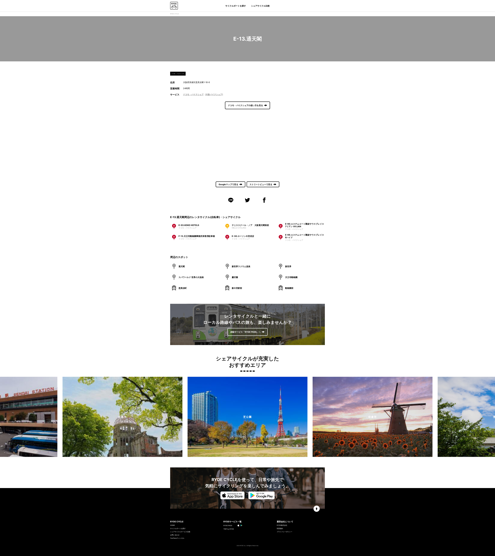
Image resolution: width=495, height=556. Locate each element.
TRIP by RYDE (228, 529)
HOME (172, 525)
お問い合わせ (174, 535)
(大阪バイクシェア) (214, 94)
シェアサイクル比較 (260, 6)
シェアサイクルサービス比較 (180, 532)
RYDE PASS (227, 525)
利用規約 (280, 528)
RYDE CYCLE (174, 14)
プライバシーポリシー (284, 532)
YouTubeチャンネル (177, 538)
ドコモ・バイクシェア (193, 94)
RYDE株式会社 (282, 525)
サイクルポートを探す (235, 6)
